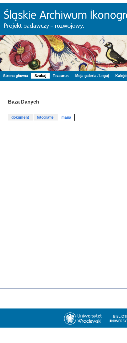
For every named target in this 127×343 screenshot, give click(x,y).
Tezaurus (61, 76)
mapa (66, 117)
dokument (20, 117)
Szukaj (40, 76)
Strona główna (15, 76)
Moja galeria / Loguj (92, 76)
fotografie (46, 117)
